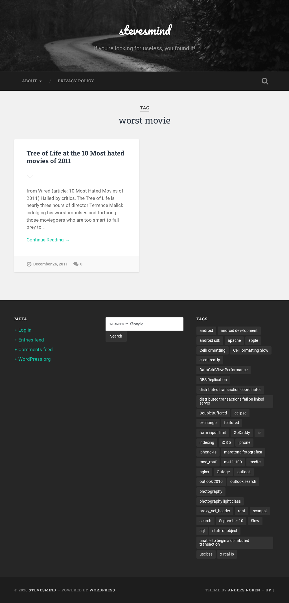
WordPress (102, 590)
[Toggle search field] (265, 81)
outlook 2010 (211, 481)
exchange (208, 422)
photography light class (220, 501)
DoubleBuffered (213, 413)
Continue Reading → (48, 240)
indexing (207, 442)
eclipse (240, 413)
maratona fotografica (243, 452)
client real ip (210, 360)
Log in (24, 330)
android (206, 330)
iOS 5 (226, 442)
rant (241, 511)
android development (239, 330)
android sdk (210, 340)
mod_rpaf (208, 462)
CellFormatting (212, 350)
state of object (224, 530)
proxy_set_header (215, 511)
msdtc (254, 462)
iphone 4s (208, 452)
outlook (244, 472)
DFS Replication (213, 379)
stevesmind (144, 30)
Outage (223, 472)
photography (211, 491)
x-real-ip (227, 554)
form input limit (213, 432)
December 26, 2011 (50, 264)
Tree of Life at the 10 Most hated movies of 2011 (75, 157)
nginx (204, 472)
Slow (255, 520)
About (29, 80)
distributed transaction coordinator (230, 389)
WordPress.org (34, 359)
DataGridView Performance (224, 370)
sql (202, 530)
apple (253, 340)
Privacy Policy (76, 80)
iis (259, 432)
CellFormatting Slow (250, 350)
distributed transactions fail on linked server (232, 401)
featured (231, 422)
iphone (244, 442)
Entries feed (31, 340)
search (205, 520)
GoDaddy (242, 432)
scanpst (260, 511)
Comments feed (35, 349)
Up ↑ (270, 590)
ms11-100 (233, 462)
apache (234, 340)
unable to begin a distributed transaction (224, 542)
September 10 (231, 520)
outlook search (243, 481)
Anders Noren (244, 590)
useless (206, 554)
